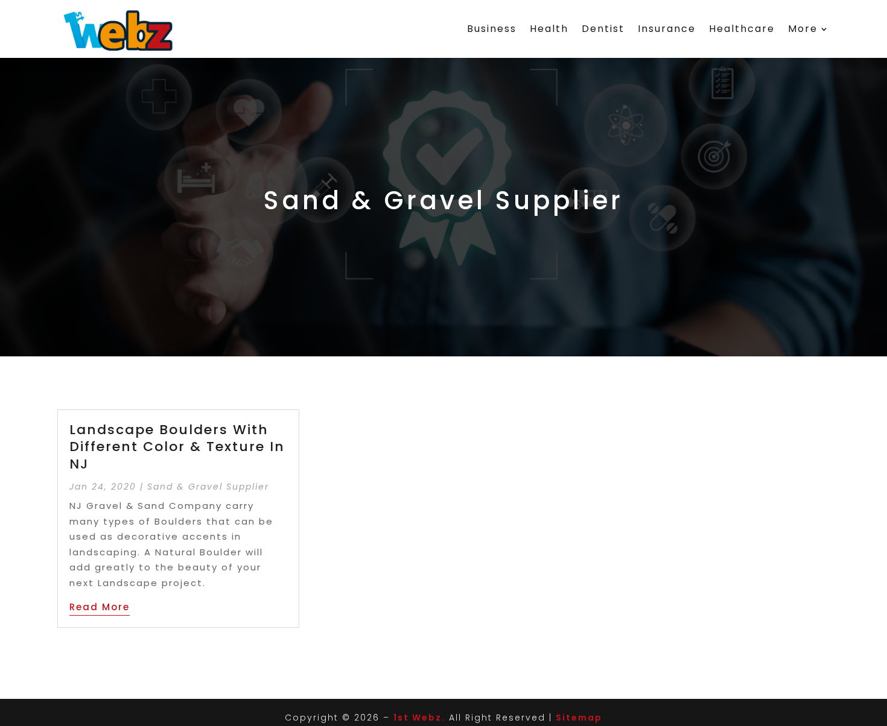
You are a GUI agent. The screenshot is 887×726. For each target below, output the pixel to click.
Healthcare (742, 29)
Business (492, 29)
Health (549, 29)
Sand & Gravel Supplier (208, 487)
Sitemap (579, 718)
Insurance (667, 29)
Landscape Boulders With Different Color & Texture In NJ (177, 446)
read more (99, 607)
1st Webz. (419, 718)
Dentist (603, 29)
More (803, 29)
